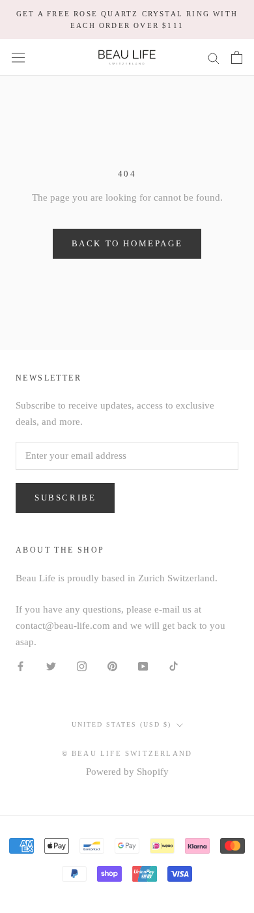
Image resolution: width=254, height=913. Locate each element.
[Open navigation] (18, 57)
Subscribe (65, 497)
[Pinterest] (112, 666)
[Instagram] (82, 666)
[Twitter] (51, 666)
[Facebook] (20, 666)
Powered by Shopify (127, 771)
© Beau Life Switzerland (127, 753)
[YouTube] (143, 666)
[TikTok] (173, 666)
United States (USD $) (121, 724)
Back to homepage (127, 243)
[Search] (213, 57)
